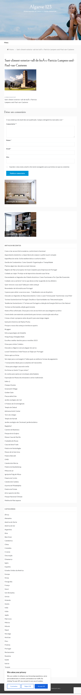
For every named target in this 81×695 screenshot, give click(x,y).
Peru (6, 641)
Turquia (7, 667)
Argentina (8, 529)
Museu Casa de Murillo (13, 437)
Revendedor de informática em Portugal (19, 288)
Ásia (6, 533)
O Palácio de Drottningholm (14, 404)
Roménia (8, 656)
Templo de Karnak (11, 418)
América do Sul (10, 526)
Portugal (8, 649)
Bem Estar (8, 537)
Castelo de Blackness (12, 430)
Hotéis (7, 604)
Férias (7, 578)
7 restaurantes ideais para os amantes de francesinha (23, 363)
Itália (6, 611)
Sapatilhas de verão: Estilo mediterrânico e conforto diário (25, 258)
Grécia (7, 596)
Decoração (8, 555)
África (7, 515)
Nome (8, 140)
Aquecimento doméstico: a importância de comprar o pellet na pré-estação (30, 255)
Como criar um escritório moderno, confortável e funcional (25, 251)
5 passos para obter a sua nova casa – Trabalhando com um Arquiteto (29, 292)
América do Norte (11, 522)
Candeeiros (9, 541)
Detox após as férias (12, 355)
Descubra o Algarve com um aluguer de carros (21, 348)
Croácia (7, 552)
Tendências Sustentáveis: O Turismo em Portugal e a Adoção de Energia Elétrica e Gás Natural (37, 303)
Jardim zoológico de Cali (13, 400)
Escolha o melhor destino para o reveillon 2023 (21, 340)
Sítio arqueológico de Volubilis (15, 333)
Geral (7, 589)
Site (7, 157)
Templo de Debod (11, 407)
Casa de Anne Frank (11, 444)
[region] (27, 680)
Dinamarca (8, 559)
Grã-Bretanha (9, 593)
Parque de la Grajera (12, 433)
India (6, 608)
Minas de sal (9, 471)
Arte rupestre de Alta (12, 493)
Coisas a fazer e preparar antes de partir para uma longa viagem (27, 318)
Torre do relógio (10, 415)
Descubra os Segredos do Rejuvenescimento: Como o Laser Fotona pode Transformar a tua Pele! (38, 296)
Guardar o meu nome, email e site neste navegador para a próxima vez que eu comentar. (39, 167)
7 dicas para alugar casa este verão (17, 366)
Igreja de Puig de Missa (13, 474)
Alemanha (8, 518)
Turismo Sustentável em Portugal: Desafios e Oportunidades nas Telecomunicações (34, 299)
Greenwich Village (11, 389)
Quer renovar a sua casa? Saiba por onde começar (22, 285)
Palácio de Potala (11, 489)
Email (8, 149)
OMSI (7, 459)
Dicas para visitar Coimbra (14, 344)
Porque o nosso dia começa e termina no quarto (21, 325)
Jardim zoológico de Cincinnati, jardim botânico (21, 422)
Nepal (7, 630)
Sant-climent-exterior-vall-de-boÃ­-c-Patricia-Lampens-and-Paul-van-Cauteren (21, 101)
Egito (7, 563)
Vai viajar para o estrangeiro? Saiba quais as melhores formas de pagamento (31, 359)
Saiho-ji (7, 381)
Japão (7, 615)
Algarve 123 (41, 7)
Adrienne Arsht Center (12, 411)
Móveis (7, 626)
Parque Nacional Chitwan (13, 497)
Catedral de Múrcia (11, 463)
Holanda (8, 600)
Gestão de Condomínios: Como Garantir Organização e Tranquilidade (29, 262)
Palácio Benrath (10, 456)
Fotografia (8, 582)
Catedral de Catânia (12, 482)
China (7, 544)
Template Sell (56, 688)
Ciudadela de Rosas (11, 441)
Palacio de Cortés (11, 478)
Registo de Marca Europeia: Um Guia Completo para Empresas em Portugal (31, 270)
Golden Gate (9, 392)
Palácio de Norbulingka (13, 448)
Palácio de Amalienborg (13, 467)
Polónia (7, 645)
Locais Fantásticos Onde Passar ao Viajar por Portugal (24, 352)
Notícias (8, 637)
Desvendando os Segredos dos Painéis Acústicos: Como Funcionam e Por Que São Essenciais (37, 277)
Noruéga (8, 634)
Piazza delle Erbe (11, 396)
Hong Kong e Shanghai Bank (14, 337)
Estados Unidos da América (14, 570)
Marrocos (8, 619)
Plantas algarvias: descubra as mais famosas (20, 266)
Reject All (27, 686)
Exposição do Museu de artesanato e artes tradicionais (24, 378)
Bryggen (8, 329)
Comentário (11, 124)
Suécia (7, 663)
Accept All (41, 686)
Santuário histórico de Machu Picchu (17, 322)
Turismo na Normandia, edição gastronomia (20, 307)
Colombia (8, 548)
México (7, 622)
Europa (7, 574)
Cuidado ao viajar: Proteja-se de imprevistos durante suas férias (27, 273)
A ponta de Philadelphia (13, 485)
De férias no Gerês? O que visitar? (17, 370)
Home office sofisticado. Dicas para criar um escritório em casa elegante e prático (33, 311)
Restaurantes (9, 652)
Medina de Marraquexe (13, 500)
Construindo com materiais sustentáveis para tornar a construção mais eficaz (31, 314)
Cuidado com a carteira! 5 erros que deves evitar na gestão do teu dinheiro (31, 281)
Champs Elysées (10, 385)
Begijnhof (8, 426)
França (7, 585)
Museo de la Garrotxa (12, 452)
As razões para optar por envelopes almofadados (22, 374)
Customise (13, 686)
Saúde (7, 660)
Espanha (8, 567)
